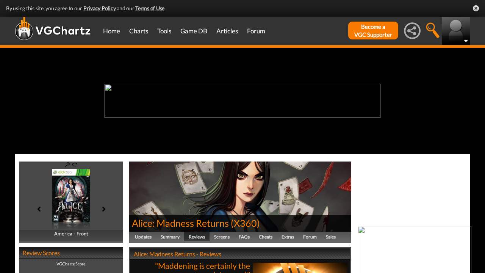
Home (111, 31)
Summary (170, 237)
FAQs (244, 237)
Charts (138, 31)
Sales (331, 237)
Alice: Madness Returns (180, 223)
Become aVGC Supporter (373, 30)
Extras (288, 237)
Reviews (197, 237)
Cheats (265, 237)
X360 (245, 223)
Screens (222, 237)
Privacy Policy (99, 8)
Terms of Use (149, 8)
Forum (256, 31)
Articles (227, 31)
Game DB (193, 31)
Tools (164, 31)
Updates (143, 237)
